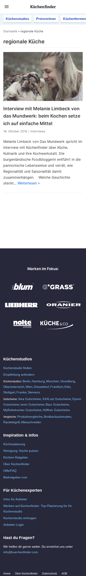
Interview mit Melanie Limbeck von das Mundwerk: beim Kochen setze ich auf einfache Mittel (41, 116)
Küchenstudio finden (17, 368)
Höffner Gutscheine (56, 410)
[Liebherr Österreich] (21, 309)
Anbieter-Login (13, 524)
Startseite (10, 31)
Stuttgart (9, 392)
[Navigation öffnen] (6, 6)
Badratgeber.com (15, 477)
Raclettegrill (11, 422)
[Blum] (23, 291)
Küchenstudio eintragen (19, 518)
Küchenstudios (17, 19)
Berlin (26, 381)
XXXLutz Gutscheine (56, 399)
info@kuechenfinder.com (20, 552)
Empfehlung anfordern (19, 374)
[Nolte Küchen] (22, 328)
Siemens (34, 392)
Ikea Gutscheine (29, 399)
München (52, 381)
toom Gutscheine (32, 404)
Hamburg (38, 381)
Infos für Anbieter (15, 499)
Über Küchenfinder (16, 464)
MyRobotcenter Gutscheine (22, 410)
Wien (29, 387)
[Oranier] (64, 309)
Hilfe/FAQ (10, 470)
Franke (21, 392)
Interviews (37, 131)
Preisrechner (46, 19)
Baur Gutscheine (57, 404)
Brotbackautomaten (57, 416)
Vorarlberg (67, 381)
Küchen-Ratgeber (15, 457)
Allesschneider (31, 422)
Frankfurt (56, 387)
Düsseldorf (41, 387)
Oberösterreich (13, 387)
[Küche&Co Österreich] (56, 328)
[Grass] (59, 291)
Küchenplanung (14, 444)
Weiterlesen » (29, 183)
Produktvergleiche (30, 416)
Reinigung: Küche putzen (20, 450)
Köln (67, 387)
